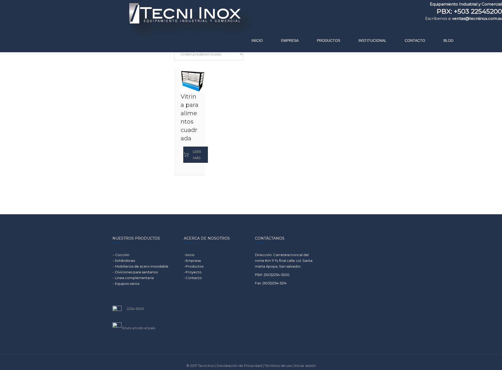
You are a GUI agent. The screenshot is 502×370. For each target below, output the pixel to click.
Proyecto (194, 272)
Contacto (194, 278)
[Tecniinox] (140, 25)
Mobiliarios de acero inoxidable (141, 266)
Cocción (122, 255)
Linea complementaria (134, 278)
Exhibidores (125, 260)
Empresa (193, 260)
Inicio (190, 255)
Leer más (197, 154)
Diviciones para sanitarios (136, 272)
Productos (194, 266)
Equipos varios (127, 283)
